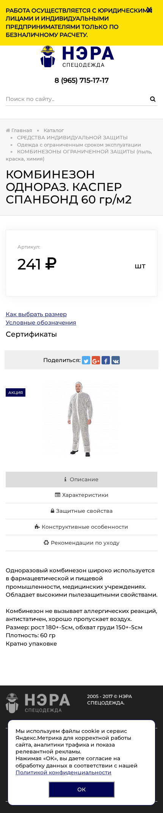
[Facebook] (106, 360)
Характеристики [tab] (85, 495)
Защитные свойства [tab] (84, 510)
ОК (81, 789)
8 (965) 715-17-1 (80, 80)
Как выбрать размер (36, 314)
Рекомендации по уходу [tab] (85, 542)
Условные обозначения (41, 322)
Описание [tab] (83, 479)
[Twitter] (86, 360)
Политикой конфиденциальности (63, 772)
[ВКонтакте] (115, 360)
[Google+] (96, 360)
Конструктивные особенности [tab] (85, 526)
